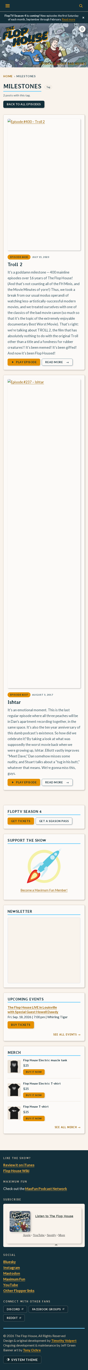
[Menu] (7, 6)
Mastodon (11, 1273)
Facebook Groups (46, 1310)
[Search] (80, 5)
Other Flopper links (18, 1290)
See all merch (67, 1127)
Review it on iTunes (18, 1165)
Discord (16, 1310)
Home (8, 76)
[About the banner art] (82, 29)
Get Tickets (20, 821)
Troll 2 (15, 264)
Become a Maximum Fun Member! (44, 890)
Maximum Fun (14, 1279)
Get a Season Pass (54, 821)
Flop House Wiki (16, 1171)
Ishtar (14, 702)
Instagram (11, 1267)
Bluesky (9, 1262)
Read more (68, 19)
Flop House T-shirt (36, 1106)
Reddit (16, 1318)
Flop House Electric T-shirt (42, 1083)
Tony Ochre (32, 1350)
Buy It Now (34, 1071)
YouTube (10, 1285)
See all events (66, 1034)
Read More (58, 362)
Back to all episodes (24, 104)
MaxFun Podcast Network (46, 1188)
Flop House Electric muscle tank (45, 1060)
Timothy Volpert (64, 1340)
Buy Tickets (20, 1024)
